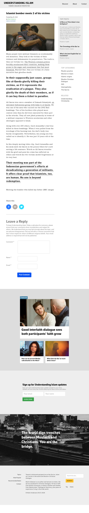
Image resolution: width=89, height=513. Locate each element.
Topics (19, 474)
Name (8, 257)
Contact (84, 4)
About (75, 4)
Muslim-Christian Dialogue (67, 80)
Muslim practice (67, 71)
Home (71, 487)
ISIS (62, 84)
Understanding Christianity (66, 100)
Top (67, 487)
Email (15, 206)
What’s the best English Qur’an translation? (70, 56)
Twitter (21, 206)
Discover (65, 4)
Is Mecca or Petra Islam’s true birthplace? (70, 32)
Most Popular (17, 477)
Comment (10, 242)
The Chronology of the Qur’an (69, 48)
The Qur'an (65, 90)
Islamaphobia (66, 87)
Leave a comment (11, 21)
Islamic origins (66, 77)
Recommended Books (14, 481)
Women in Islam (67, 74)
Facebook (8, 206)
